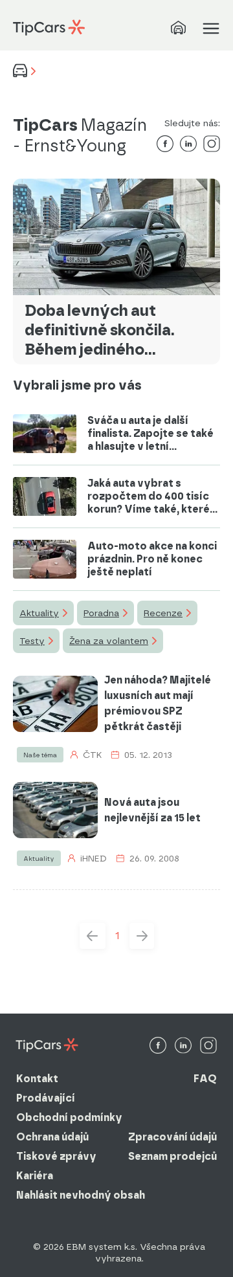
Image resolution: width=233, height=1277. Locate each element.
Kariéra (34, 1176)
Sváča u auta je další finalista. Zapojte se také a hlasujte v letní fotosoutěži (150, 433)
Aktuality (39, 613)
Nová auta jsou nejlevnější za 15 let (152, 810)
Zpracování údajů (172, 1137)
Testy (32, 641)
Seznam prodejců (172, 1156)
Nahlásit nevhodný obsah (80, 1195)
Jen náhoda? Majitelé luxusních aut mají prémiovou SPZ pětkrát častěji (157, 703)
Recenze (163, 613)
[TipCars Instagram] (208, 1046)
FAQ (205, 1078)
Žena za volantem (108, 641)
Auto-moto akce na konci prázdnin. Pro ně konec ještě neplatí (152, 559)
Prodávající (45, 1098)
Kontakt (37, 1078)
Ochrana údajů (52, 1137)
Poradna (101, 613)
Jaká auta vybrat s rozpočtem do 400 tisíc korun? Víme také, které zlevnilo (148, 496)
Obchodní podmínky (69, 1117)
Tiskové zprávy (56, 1156)
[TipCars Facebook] (158, 1046)
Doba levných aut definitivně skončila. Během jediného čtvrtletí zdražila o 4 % (108, 330)
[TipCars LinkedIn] (183, 1046)
